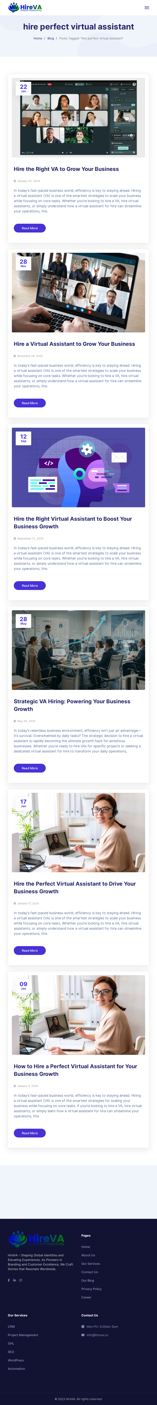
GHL (11, 1343)
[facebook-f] (9, 1280)
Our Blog (87, 1280)
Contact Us (89, 1272)
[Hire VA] (25, 7)
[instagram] (20, 1280)
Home (38, 38)
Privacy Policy (91, 1289)
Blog (50, 38)
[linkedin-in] (14, 1280)
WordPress (16, 1360)
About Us (88, 1255)
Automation (16, 1369)
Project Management (23, 1335)
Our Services (90, 1263)
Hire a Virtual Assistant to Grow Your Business (74, 344)
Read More (30, 228)
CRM (11, 1326)
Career (86, 1297)
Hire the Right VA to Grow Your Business (66, 169)
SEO (11, 1352)
